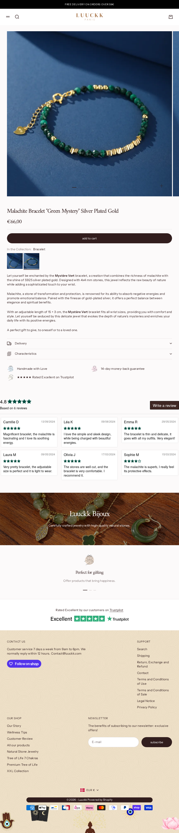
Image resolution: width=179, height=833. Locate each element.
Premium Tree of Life (22, 765)
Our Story (14, 726)
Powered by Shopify (100, 799)
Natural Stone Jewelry (22, 752)
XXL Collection (18, 771)
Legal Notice (146, 701)
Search (142, 649)
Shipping (143, 656)
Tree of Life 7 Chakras (22, 758)
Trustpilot (116, 610)
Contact (142, 673)
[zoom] (161, 185)
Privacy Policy (147, 707)
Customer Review (20, 739)
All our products (18, 745)
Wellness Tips (17, 732)
